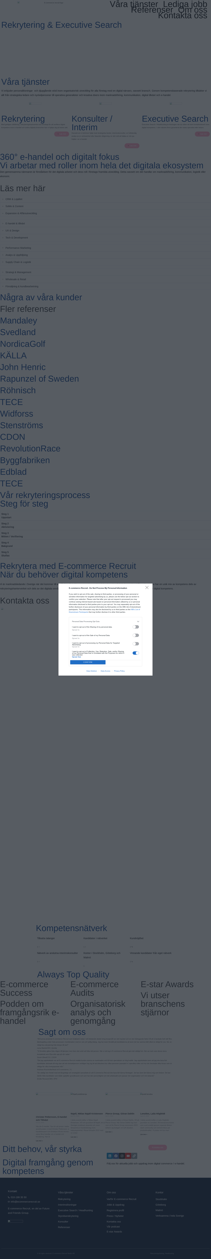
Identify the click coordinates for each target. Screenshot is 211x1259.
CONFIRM (87, 662)
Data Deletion (91, 671)
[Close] (147, 588)
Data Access (105, 671)
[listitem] (105, 621)
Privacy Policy (119, 671)
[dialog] (105, 630)
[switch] (136, 627)
